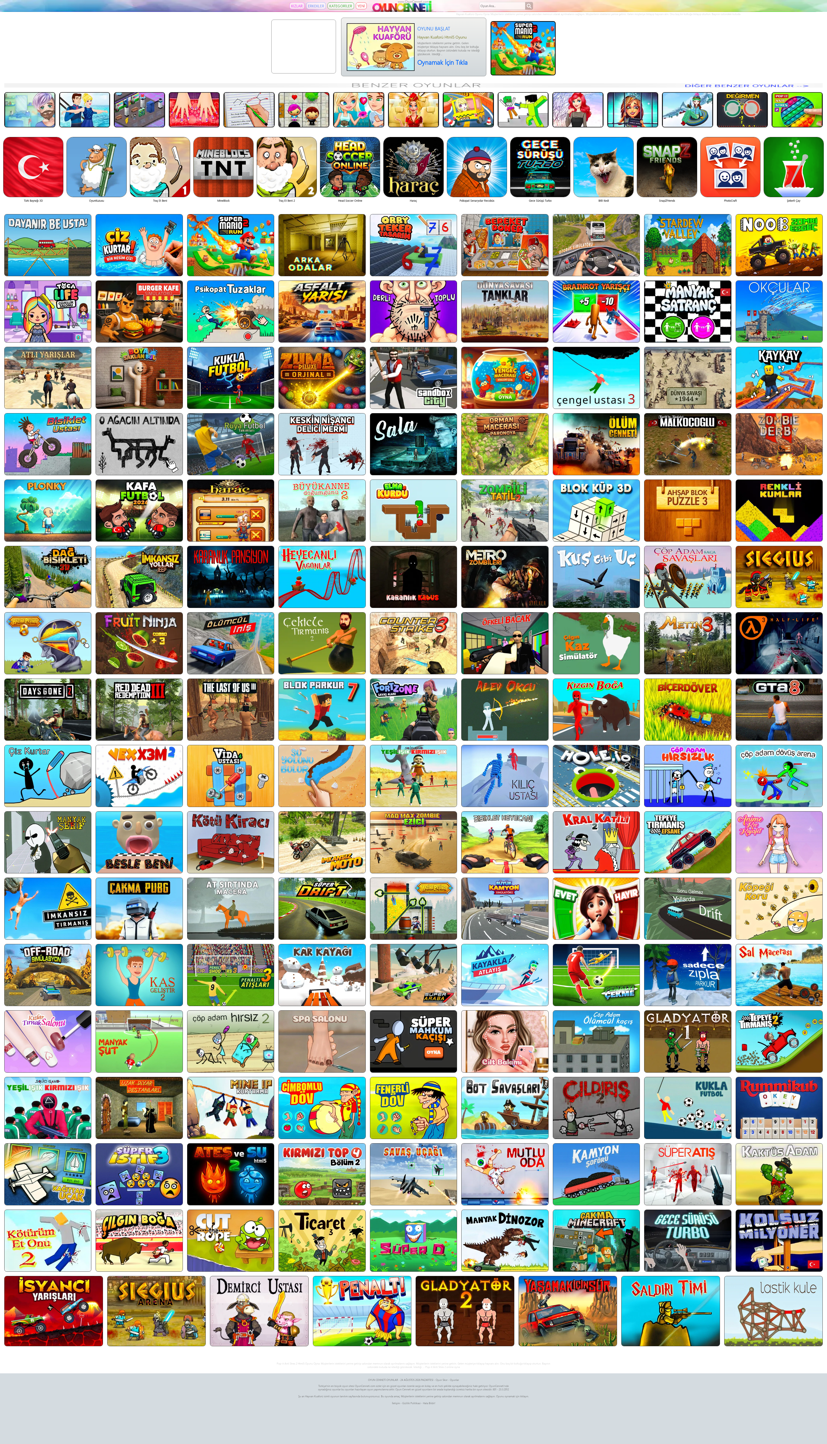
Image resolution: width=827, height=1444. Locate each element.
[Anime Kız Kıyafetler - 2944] (779, 842)
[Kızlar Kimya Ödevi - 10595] (249, 110)
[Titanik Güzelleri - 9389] (85, 110)
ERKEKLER (316, 5)
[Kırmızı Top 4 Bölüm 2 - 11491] (322, 1174)
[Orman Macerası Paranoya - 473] (505, 444)
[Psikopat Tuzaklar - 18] (230, 311)
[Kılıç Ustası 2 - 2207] (505, 776)
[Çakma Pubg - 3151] (139, 908)
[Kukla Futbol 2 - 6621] (687, 1108)
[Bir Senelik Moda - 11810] (578, 110)
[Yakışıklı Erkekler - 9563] (30, 110)
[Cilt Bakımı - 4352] (505, 1041)
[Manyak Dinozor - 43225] (505, 1240)
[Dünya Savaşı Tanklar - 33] (505, 311)
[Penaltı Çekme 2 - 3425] (596, 975)
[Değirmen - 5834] (742, 110)
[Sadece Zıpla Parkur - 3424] (687, 975)
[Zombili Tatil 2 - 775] (505, 510)
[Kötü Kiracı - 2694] (230, 842)
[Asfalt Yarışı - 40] (322, 311)
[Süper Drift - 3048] (322, 908)
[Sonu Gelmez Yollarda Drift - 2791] (687, 908)
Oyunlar (454, 1380)
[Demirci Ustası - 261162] (259, 1311)
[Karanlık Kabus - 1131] (413, 577)
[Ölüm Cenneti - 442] (596, 444)
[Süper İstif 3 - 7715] (139, 1174)
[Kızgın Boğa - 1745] (596, 709)
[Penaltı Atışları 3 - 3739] (230, 975)
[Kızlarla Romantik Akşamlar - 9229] (359, 110)
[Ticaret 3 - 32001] (322, 1240)
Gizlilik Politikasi (411, 1403)
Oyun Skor (442, 1380)
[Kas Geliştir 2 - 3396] (139, 975)
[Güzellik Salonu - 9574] (194, 110)
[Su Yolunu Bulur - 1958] (322, 776)
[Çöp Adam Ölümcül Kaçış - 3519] (596, 1041)
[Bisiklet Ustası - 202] (48, 444)
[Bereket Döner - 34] (505, 245)
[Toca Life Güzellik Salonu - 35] (48, 311)
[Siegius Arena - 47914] (156, 1311)
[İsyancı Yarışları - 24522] (54, 1311)
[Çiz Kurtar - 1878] (48, 776)
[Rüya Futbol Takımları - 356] (230, 444)
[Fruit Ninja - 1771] (139, 643)
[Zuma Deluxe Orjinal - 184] (322, 378)
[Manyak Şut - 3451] (139, 1041)
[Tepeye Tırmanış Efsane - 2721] (687, 842)
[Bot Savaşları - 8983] (505, 1108)
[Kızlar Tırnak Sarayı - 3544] (48, 1041)
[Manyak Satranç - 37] (687, 311)
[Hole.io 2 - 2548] (596, 776)
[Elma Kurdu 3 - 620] (413, 510)
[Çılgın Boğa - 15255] (139, 1240)
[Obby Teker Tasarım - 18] (413, 245)
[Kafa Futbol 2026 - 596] (139, 510)
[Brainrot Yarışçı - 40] (596, 311)
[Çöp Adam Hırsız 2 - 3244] (230, 1041)
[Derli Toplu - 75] (413, 311)
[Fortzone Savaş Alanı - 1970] (413, 709)
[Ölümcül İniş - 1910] (230, 643)
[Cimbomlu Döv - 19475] (322, 1108)
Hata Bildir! (429, 1403)
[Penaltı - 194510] (362, 1311)
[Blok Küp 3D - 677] (596, 510)
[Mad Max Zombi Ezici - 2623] (413, 842)
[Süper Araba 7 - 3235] (413, 975)
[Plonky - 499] (48, 510)
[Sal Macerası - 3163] (779, 975)
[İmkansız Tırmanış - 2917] (48, 908)
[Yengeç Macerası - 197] (505, 378)
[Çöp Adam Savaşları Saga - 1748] (687, 577)
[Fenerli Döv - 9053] (413, 1108)
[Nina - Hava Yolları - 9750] (414, 110)
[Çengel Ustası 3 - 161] (596, 378)
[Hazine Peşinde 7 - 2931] (413, 908)
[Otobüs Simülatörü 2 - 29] (596, 245)
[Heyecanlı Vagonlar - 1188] (322, 577)
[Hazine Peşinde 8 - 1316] (48, 643)
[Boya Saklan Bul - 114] (139, 378)
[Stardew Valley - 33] (687, 245)
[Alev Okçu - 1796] (505, 709)
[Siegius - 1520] (779, 577)
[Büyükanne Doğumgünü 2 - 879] (322, 510)
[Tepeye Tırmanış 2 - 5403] (779, 1041)
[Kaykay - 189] (779, 378)
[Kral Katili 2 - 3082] (596, 842)
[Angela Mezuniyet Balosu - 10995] (633, 110)
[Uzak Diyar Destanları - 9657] (139, 1108)
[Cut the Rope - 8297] (230, 1240)
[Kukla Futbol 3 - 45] (230, 378)
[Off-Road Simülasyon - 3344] (48, 975)
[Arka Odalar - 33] (322, 245)
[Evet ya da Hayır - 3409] (596, 908)
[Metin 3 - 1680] (687, 643)
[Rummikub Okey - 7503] (779, 1108)
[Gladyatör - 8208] (687, 1041)
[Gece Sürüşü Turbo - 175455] (687, 1240)
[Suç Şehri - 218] (413, 378)
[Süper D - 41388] (413, 1240)
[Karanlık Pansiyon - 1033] (230, 577)
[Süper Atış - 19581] (687, 1174)
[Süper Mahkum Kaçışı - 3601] (413, 1041)
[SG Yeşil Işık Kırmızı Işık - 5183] (48, 1108)
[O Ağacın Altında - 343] (139, 444)
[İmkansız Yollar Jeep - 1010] (139, 577)
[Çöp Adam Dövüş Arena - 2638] (779, 776)
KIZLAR (297, 5)
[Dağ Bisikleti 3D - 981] (48, 577)
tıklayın (524, 1396)
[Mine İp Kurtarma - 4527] (230, 1108)
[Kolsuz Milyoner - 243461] (779, 1240)
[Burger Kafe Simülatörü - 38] (139, 311)
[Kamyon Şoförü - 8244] (596, 1174)
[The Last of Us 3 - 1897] (230, 709)
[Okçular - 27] (779, 311)
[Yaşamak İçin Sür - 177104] (568, 1311)
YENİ (361, 5)
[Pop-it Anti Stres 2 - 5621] (797, 110)
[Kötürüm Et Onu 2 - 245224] (48, 1240)
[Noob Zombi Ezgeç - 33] (779, 245)
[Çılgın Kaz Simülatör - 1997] (596, 643)
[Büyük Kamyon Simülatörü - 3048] (505, 908)
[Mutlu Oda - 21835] (505, 1174)
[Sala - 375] (413, 444)
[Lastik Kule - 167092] (773, 1311)
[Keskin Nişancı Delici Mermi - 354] (322, 444)
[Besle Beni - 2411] (139, 842)
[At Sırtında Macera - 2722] (230, 908)
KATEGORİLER (340, 5)
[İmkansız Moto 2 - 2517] (322, 842)
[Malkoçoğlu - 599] (687, 444)
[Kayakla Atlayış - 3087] (505, 975)
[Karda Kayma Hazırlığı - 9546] (687, 110)
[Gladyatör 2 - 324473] (465, 1311)
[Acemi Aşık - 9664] (304, 110)
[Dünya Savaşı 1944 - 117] (687, 378)
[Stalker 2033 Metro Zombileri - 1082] (505, 577)
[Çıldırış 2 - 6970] (596, 1108)
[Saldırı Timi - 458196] (671, 1311)
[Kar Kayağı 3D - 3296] (322, 975)
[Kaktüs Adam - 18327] (779, 1174)
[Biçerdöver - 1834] (687, 709)
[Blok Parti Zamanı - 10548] (139, 110)
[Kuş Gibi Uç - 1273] (596, 577)
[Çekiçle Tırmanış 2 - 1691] (322, 643)
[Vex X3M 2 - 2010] (139, 776)
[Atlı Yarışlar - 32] (48, 378)
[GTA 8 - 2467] (779, 709)
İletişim (396, 1403)
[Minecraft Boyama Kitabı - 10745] (523, 110)
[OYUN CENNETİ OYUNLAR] (402, 10)
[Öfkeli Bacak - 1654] (505, 643)
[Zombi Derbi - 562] (779, 444)
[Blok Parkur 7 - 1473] (322, 709)
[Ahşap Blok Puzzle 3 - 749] (687, 510)
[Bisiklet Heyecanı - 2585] (505, 842)
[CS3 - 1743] (413, 643)
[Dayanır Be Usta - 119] (48, 245)
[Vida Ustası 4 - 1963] (230, 776)
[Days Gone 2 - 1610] (48, 709)
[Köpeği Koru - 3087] (779, 908)
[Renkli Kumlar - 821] (779, 510)
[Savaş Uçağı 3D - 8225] (413, 1174)
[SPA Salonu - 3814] (322, 1041)
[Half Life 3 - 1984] (779, 643)
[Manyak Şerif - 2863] (48, 842)
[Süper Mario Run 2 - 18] (230, 245)
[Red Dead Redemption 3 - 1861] (139, 709)
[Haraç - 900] (230, 510)
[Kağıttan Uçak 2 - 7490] (48, 1174)
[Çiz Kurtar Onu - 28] (139, 245)
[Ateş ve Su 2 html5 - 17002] (230, 1174)
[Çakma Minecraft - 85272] (596, 1240)
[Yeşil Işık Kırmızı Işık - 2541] (413, 776)
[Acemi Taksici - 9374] (468, 110)
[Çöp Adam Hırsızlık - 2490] (687, 776)
